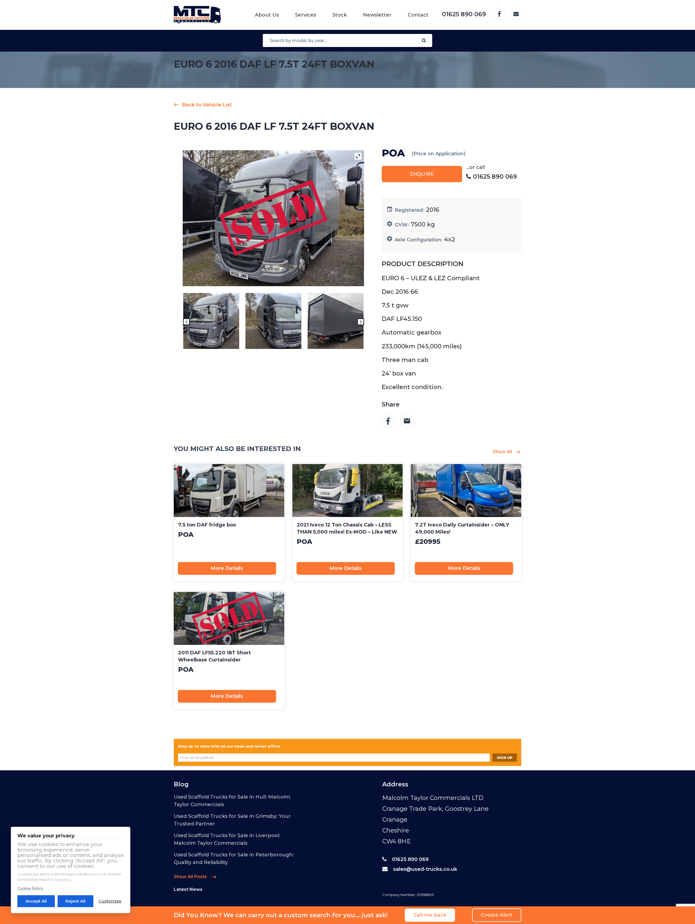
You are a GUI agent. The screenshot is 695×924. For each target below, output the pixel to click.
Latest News (188, 889)
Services (305, 15)
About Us (267, 15)
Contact (418, 15)
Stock (339, 15)
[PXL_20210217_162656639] (273, 322)
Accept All (36, 901)
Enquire (422, 174)
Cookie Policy (30, 888)
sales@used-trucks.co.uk (425, 869)
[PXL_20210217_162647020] (211, 322)
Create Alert (496, 915)
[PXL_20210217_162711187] (336, 322)
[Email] (406, 421)
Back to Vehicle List (207, 105)
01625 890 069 (410, 859)
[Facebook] (387, 421)
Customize (110, 901)
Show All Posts (191, 876)
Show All (502, 451)
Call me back (429, 915)
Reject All (75, 901)
